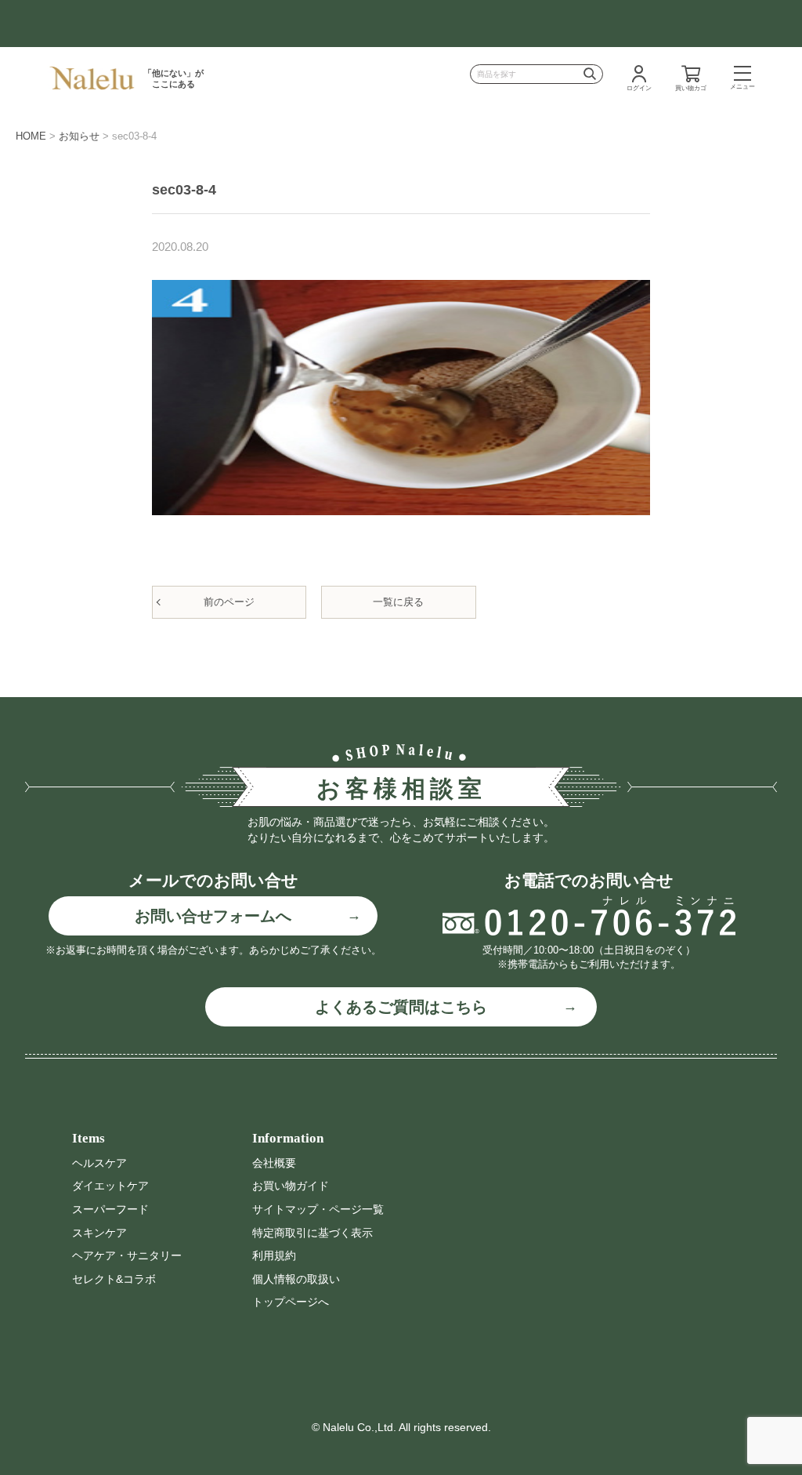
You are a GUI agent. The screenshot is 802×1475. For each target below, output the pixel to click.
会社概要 (274, 1163)
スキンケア (99, 1232)
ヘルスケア (99, 1163)
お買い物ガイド (290, 1185)
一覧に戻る (398, 602)
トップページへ (290, 1301)
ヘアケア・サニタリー (127, 1255)
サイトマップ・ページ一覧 (318, 1209)
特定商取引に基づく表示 (312, 1232)
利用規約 (274, 1255)
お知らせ (79, 136)
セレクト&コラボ (114, 1279)
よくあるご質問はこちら (401, 1006)
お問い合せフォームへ (213, 916)
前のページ (229, 602)
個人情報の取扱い (296, 1279)
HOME (31, 136)
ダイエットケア (110, 1185)
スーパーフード (110, 1209)
